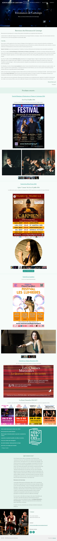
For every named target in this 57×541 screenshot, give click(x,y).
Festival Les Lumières (28, 277)
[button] (55, 150)
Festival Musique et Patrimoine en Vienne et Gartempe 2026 (28, 96)
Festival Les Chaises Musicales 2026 (28, 361)
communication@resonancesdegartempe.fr (39, 525)
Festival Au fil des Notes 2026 (29, 184)
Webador (54, 538)
